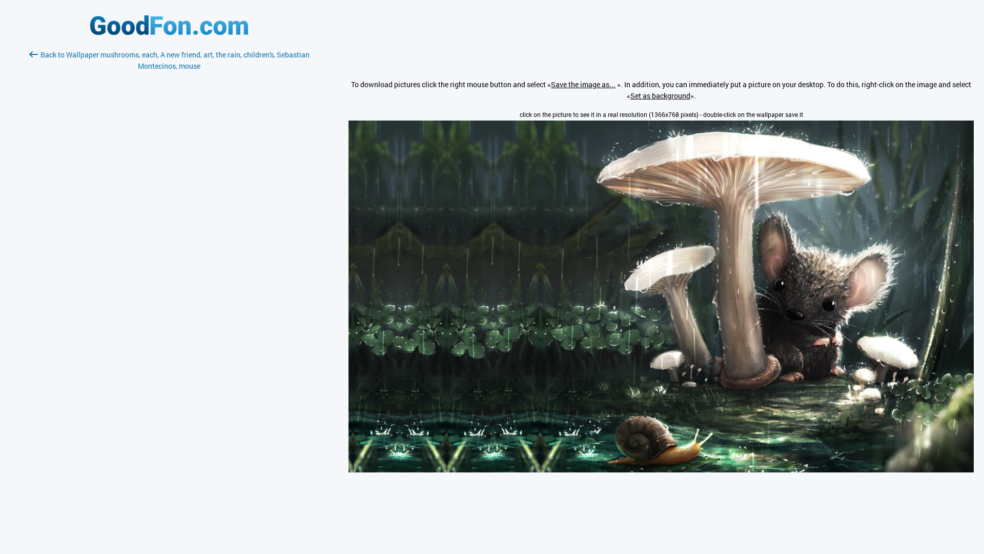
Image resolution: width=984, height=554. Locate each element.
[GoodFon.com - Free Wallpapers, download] (169, 32)
